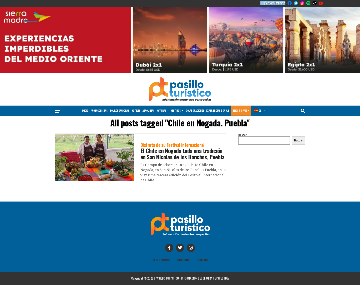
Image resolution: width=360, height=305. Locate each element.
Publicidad (183, 260)
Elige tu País (240, 110)
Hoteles (135, 110)
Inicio (85, 110)
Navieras (161, 110)
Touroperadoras (119, 110)
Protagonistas (99, 110)
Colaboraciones (195, 110)
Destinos (175, 110)
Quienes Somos (160, 260)
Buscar (242, 135)
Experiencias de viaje (217, 110)
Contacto (203, 260)
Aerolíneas (148, 110)
